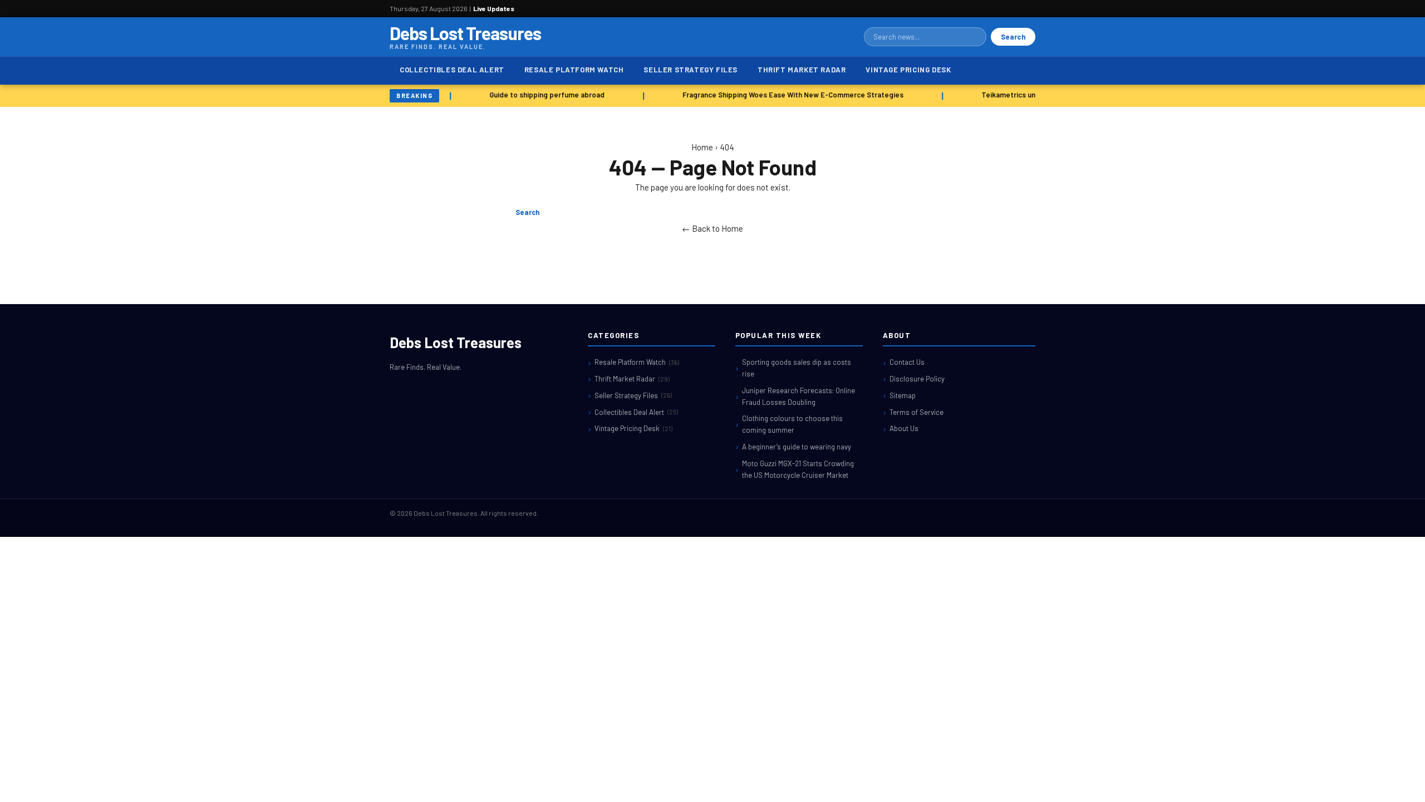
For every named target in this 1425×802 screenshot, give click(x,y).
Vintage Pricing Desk (908, 69)
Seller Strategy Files (690, 69)
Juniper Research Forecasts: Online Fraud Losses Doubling (798, 396)
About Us (904, 428)
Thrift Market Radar (802, 69)
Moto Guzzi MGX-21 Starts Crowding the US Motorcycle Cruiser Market (798, 469)
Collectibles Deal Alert (452, 69)
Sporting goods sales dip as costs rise (796, 368)
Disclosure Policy (917, 378)
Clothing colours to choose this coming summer (792, 424)
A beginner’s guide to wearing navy (796, 446)
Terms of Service (917, 412)
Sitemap (903, 395)
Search (1013, 36)
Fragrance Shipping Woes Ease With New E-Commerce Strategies (789, 94)
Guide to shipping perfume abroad (543, 94)
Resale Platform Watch (574, 69)
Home (702, 147)
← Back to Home (712, 228)
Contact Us (907, 362)
